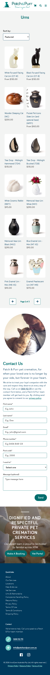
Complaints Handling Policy (17, 597)
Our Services (11, 580)
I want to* (7, 462)
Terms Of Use (11, 607)
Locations (10, 583)
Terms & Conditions (14, 610)
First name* (8, 404)
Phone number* (9, 439)
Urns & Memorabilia (14, 593)
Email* (5, 427)
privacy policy (35, 398)
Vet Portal (37, 553)
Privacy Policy (11, 603)
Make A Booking (16, 553)
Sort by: (7, 30)
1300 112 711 (26, 388)
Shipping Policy (12, 613)
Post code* (7, 450)
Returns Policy (12, 600)
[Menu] (45, 5)
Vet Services (11, 590)
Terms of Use (37, 665)
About (8, 576)
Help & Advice (11, 587)
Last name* (7, 415)
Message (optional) (11, 474)
